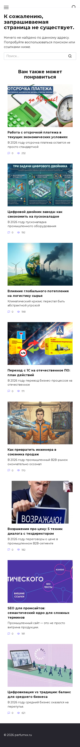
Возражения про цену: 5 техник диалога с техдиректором (35, 531)
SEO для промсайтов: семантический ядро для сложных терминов (38, 612)
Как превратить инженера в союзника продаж (32, 452)
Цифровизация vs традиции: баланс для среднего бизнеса (39, 694)
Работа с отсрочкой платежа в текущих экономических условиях (38, 135)
